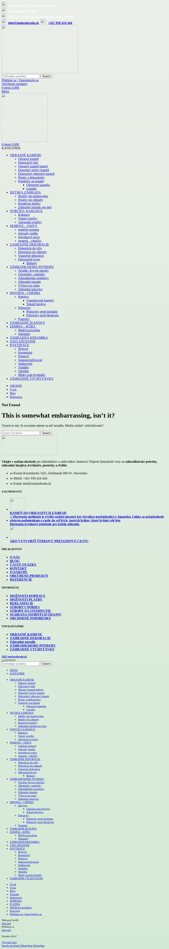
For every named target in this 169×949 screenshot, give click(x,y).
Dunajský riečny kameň (33, 170)
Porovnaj (15, 910)
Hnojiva (23, 296)
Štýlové (23, 349)
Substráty (24, 334)
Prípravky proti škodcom (42, 315)
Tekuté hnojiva (36, 304)
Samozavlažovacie (30, 360)
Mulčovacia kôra (29, 330)
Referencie (21, 579)
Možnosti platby (26, 599)
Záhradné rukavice (30, 289)
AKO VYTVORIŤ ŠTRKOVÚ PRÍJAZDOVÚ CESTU (49, 541)
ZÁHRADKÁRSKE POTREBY (33, 645)
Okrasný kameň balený (33, 166)
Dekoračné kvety (29, 259)
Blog (14, 561)
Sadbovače (25, 363)
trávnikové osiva (29, 237)
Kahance (24, 214)
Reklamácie (21, 603)
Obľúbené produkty (29, 576)
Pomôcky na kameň (31, 181)
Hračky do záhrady (30, 200)
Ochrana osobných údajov (36, 614)
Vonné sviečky (27, 218)
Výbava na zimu (29, 285)
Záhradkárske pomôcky (33, 278)
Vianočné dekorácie (31, 255)
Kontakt (18, 568)
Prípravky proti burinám (42, 311)
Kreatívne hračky (29, 203)
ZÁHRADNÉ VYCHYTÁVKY (32, 649)
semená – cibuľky (29, 241)
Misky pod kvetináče (31, 375)
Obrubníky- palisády (31, 274)
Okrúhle (23, 371)
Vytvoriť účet (9, 942)
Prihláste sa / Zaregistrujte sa (26, 914)
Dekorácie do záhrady (32, 252)
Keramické (25, 352)
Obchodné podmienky (30, 618)
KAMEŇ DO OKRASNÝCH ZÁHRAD (38, 513)
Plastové (23, 356)
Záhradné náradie (29, 281)
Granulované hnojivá (40, 300)
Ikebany (31, 263)
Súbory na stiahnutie (30, 611)
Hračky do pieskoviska (33, 196)
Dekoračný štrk (28, 162)
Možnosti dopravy (27, 596)
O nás (15, 557)
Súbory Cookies (25, 607)
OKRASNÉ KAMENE (26, 634)
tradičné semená (28, 229)
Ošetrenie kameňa (38, 185)
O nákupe (18, 572)
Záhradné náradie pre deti (34, 207)
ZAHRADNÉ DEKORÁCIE (30, 638)
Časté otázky (23, 564)
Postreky (23, 319)
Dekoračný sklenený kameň (36, 173)
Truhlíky (23, 367)
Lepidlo (31, 188)
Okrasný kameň (28, 159)
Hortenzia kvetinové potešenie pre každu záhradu (45, 524)
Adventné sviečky (30, 222)
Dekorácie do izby (30, 248)
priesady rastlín (28, 233)
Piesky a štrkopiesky (31, 177)
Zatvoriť (6, 923)
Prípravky (24, 308)
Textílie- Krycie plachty (33, 270)
